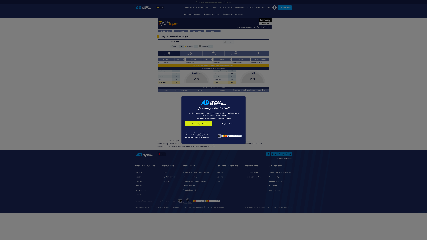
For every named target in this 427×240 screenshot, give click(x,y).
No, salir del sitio (228, 124)
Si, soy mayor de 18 (198, 124)
